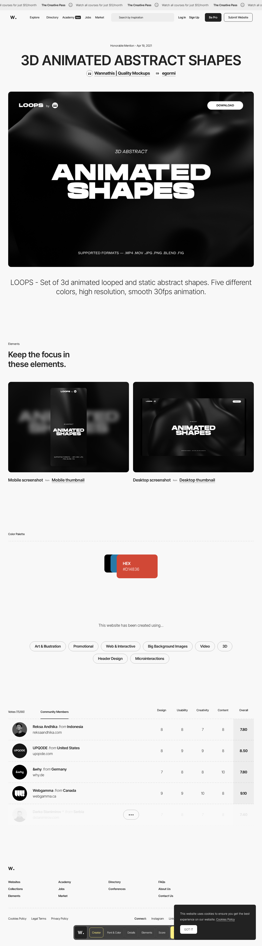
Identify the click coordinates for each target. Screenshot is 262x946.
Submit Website (238, 17)
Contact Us (165, 896)
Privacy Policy (59, 918)
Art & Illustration (48, 646)
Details (131, 932)
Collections (15, 889)
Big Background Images (167, 646)
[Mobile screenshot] (68, 427)
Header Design (110, 658)
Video (205, 646)
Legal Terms (38, 918)
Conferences (116, 889)
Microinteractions (149, 658)
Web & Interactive (120, 646)
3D (224, 646)
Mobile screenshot (25, 480)
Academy (71, 17)
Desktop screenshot (152, 480)
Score (162, 932)
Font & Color (114, 932)
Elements (147, 932)
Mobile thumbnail (68, 480)
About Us (164, 889)
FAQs (161, 882)
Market (99, 17)
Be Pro (213, 17)
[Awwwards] (13, 17)
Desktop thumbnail (197, 480)
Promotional (83, 646)
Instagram (157, 918)
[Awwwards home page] (81, 932)
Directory (52, 17)
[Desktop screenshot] (193, 427)
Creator (96, 932)
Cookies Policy (17, 918)
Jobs (88, 17)
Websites (14, 882)
